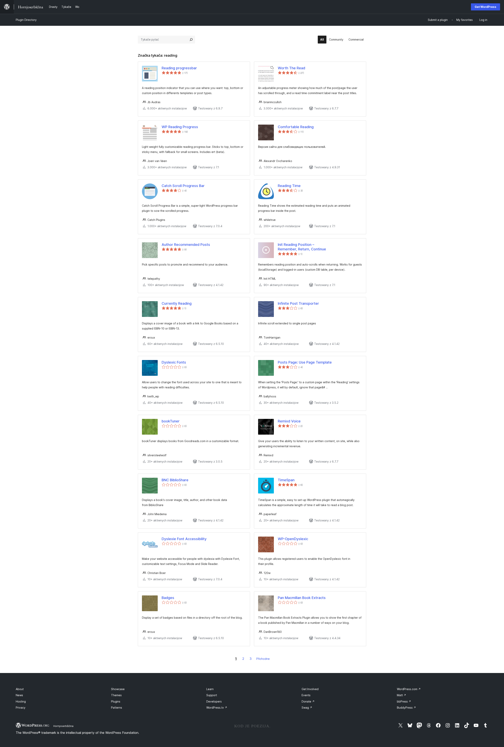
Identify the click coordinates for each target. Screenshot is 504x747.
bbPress (404, 701)
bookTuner (171, 421)
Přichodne (263, 658)
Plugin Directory (26, 19)
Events (306, 695)
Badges (168, 598)
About (20, 689)
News (19, 695)
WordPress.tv (216, 707)
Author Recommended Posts (186, 245)
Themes (116, 695)
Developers (214, 701)
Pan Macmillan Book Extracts (302, 598)
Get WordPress (485, 6)
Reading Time (289, 186)
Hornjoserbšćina (63, 726)
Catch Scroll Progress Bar (183, 186)
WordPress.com (409, 689)
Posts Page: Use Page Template (305, 362)
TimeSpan (286, 480)
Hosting (21, 701)
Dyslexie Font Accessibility (184, 539)
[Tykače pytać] (191, 40)
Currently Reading (177, 303)
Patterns (116, 707)
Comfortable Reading (296, 127)
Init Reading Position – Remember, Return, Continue (302, 247)
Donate (308, 701)
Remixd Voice (289, 421)
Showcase (118, 689)
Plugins (115, 701)
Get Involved (310, 689)
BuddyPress (406, 707)
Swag (307, 707)
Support (211, 695)
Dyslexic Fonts (174, 362)
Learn (210, 689)
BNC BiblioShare (175, 480)
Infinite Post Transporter (298, 303)
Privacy (20, 707)
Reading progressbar (179, 68)
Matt (401, 695)
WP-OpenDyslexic (293, 539)
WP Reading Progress (180, 127)
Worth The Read (291, 68)
